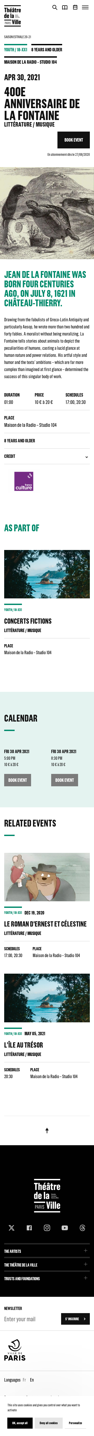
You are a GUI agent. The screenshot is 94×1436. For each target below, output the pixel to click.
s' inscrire (72, 1319)
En (32, 1380)
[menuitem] (47, 1249)
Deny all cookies (49, 1423)
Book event (73, 140)
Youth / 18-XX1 (15, 49)
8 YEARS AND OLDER (46, 49)
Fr (24, 1380)
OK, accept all (20, 1423)
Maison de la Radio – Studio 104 (30, 61)
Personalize (75, 1423)
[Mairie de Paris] (15, 1359)
